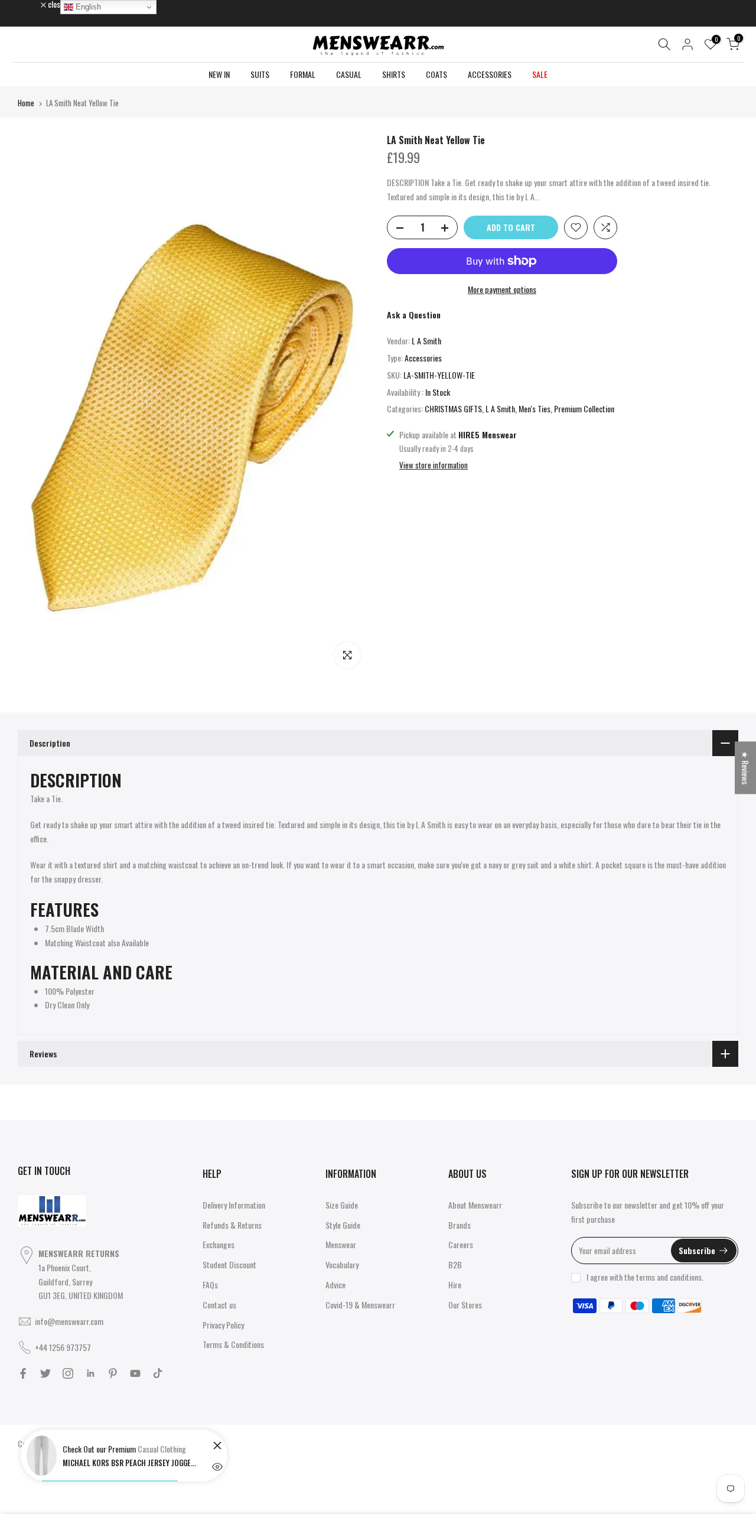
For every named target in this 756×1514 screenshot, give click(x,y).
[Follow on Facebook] (23, 1373)
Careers (460, 1244)
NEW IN (219, 74)
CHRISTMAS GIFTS (453, 408)
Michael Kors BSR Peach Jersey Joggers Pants (130, 1463)
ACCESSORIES (489, 74)
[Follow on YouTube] (135, 1373)
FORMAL (302, 74)
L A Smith (426, 340)
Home (26, 103)
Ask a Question (414, 314)
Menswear (340, 1244)
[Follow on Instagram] (68, 1373)
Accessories (423, 357)
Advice (335, 1284)
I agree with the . (644, 1277)
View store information (433, 465)
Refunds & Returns (232, 1225)
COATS (436, 74)
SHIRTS (393, 74)
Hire (454, 1284)
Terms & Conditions (233, 1344)
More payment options (502, 289)
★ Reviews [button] (745, 767)
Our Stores (465, 1304)
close (32, 4)
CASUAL (348, 74)
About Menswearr (475, 1205)
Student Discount (229, 1264)
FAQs (210, 1284)
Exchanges (218, 1244)
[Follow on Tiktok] (157, 1373)
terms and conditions (669, 1277)
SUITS (259, 74)
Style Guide (342, 1225)
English (87, 6)
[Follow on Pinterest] (112, 1373)
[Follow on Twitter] (45, 1373)
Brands (459, 1225)
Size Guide (341, 1205)
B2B (455, 1264)
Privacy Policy (223, 1324)
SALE (540, 74)
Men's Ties (534, 408)
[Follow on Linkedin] (90, 1373)
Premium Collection (584, 408)
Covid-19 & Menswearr (360, 1304)
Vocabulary (342, 1264)
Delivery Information (234, 1205)
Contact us (219, 1304)
